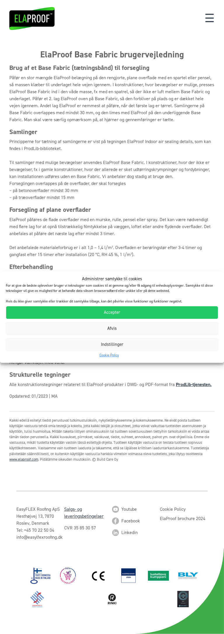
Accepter (112, 312)
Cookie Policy (109, 355)
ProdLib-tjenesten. (193, 384)
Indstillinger (112, 344)
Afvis (112, 328)
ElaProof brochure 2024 (182, 518)
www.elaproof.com (23, 459)
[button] (209, 18)
